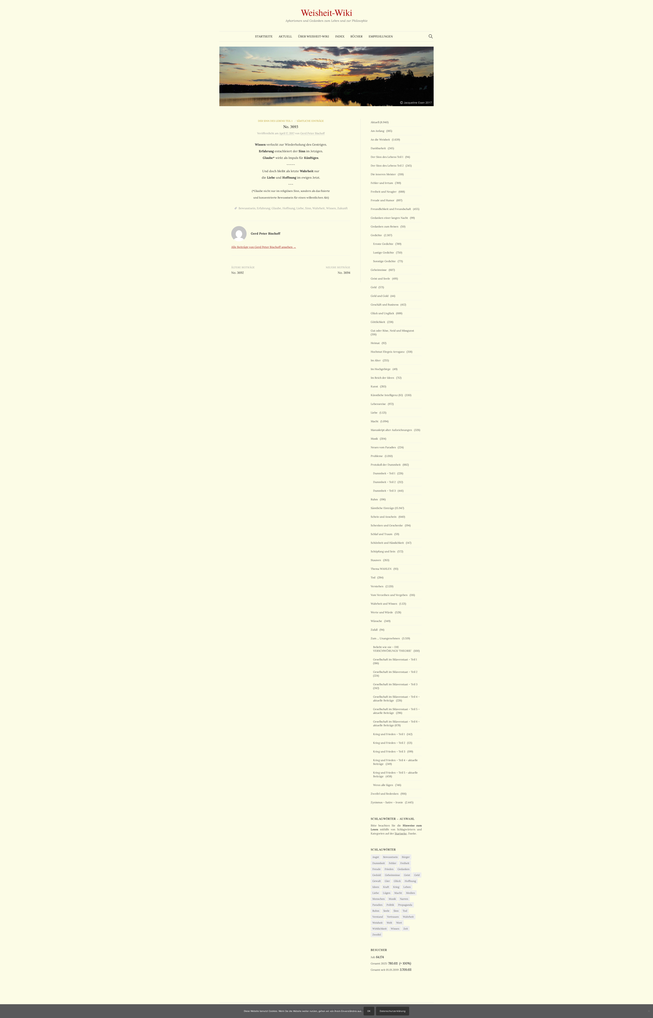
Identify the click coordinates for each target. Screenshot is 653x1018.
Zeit (405, 928)
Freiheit (404, 863)
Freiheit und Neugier (384, 191)
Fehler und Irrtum (382, 183)
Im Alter (376, 360)
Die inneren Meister (384, 174)
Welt (389, 922)
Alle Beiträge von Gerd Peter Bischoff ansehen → (263, 247)
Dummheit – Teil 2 (385, 482)
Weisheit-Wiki (326, 12)
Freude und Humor (383, 200)
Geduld (376, 875)
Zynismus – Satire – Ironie (387, 802)
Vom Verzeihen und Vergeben (390, 595)
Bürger (406, 857)
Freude (376, 869)
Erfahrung (263, 208)
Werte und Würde (382, 612)
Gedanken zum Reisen (385, 226)
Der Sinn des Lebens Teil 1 (276, 120)
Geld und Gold (380, 296)
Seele (386, 910)
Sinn (308, 208)
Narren (404, 898)
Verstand (377, 916)
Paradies (377, 904)
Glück (397, 881)
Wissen (331, 208)
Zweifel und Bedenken (385, 793)
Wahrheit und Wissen (385, 603)
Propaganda (405, 904)
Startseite (264, 36)
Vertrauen (393, 916)
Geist (407, 875)
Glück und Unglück (383, 313)
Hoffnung (288, 208)
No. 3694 (344, 273)
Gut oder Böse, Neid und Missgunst (393, 330)
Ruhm (375, 499)
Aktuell (285, 36)
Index (339, 36)
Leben (407, 887)
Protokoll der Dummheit (386, 464)
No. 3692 (237, 273)
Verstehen (378, 586)
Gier (387, 881)
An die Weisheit (381, 139)
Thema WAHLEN (382, 568)
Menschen (378, 898)
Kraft (386, 887)
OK (369, 1011)
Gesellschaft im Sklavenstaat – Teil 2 (396, 672)
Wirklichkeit (379, 928)
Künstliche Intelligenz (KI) (387, 395)
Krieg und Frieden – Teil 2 (389, 742)
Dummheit (378, 863)
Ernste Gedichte (384, 243)
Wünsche (377, 621)
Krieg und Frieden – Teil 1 (389, 734)
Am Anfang (378, 131)
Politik (390, 904)
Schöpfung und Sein (384, 551)
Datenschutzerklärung (392, 1011)
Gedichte (377, 235)
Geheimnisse (379, 270)
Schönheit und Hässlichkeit (388, 542)
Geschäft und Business (385, 304)
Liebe (300, 208)
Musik (375, 438)
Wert (399, 922)
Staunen (376, 560)
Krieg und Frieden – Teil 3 (390, 751)
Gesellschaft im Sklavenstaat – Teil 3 (396, 684)
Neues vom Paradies (384, 447)
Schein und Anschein (384, 516)
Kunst (375, 386)
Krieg (396, 887)
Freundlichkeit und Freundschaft (391, 209)
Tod (374, 577)
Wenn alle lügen (384, 785)
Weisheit (377, 922)
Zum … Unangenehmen (386, 638)
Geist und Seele (381, 278)
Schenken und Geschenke (387, 525)
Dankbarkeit (379, 148)
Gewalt (376, 881)
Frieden (389, 869)
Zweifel (376, 934)
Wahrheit (318, 208)
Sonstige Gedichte (385, 261)
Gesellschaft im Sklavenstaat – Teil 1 (395, 659)
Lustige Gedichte (384, 252)
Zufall (375, 629)
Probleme (377, 456)
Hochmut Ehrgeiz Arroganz (388, 351)
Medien (410, 892)
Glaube (276, 208)
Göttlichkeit (379, 322)
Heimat (376, 343)
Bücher (356, 36)
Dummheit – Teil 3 (385, 490)
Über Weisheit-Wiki (313, 36)
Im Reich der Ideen (383, 377)
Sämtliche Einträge (310, 120)
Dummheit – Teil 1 (385, 473)
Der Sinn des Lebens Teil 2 (388, 165)
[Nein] (648, 1011)
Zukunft (342, 208)
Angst (375, 857)
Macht (375, 421)
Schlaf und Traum (382, 534)
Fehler (392, 863)
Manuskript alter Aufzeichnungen (392, 430)
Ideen (375, 887)
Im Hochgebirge (381, 369)
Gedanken (403, 869)
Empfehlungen (381, 36)
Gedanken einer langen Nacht (390, 217)
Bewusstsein (247, 208)
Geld (374, 287)
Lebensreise (379, 404)
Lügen (386, 892)
